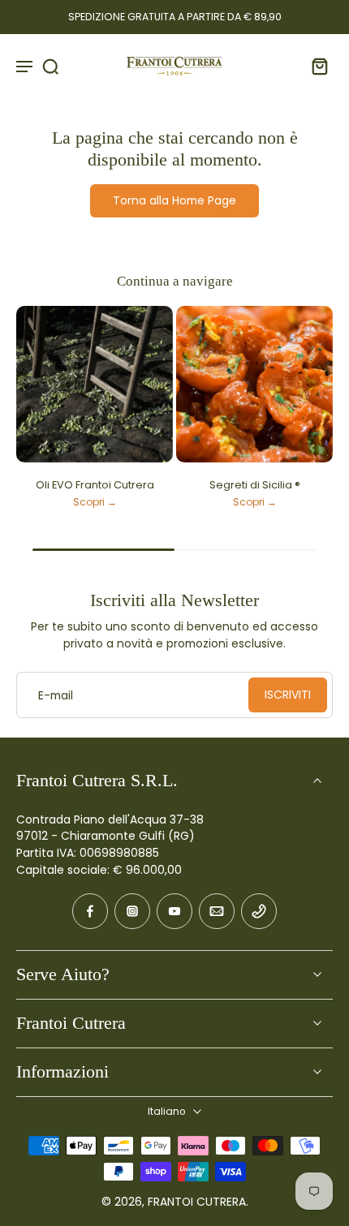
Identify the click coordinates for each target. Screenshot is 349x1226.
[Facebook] (90, 911)
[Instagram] (132, 911)
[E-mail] (217, 911)
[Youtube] (174, 911)
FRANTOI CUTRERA (197, 1202)
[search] (50, 65)
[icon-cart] (315, 65)
